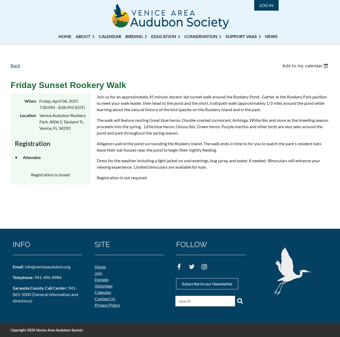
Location (28, 115)
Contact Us (105, 298)
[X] (192, 267)
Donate (101, 279)
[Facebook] (179, 267)
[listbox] (305, 66)
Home (100, 266)
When (30, 100)
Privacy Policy (107, 304)
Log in (266, 5)
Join (98, 273)
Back (15, 66)
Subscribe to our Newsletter (207, 283)
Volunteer (104, 285)
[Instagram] (204, 267)
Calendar (103, 292)
